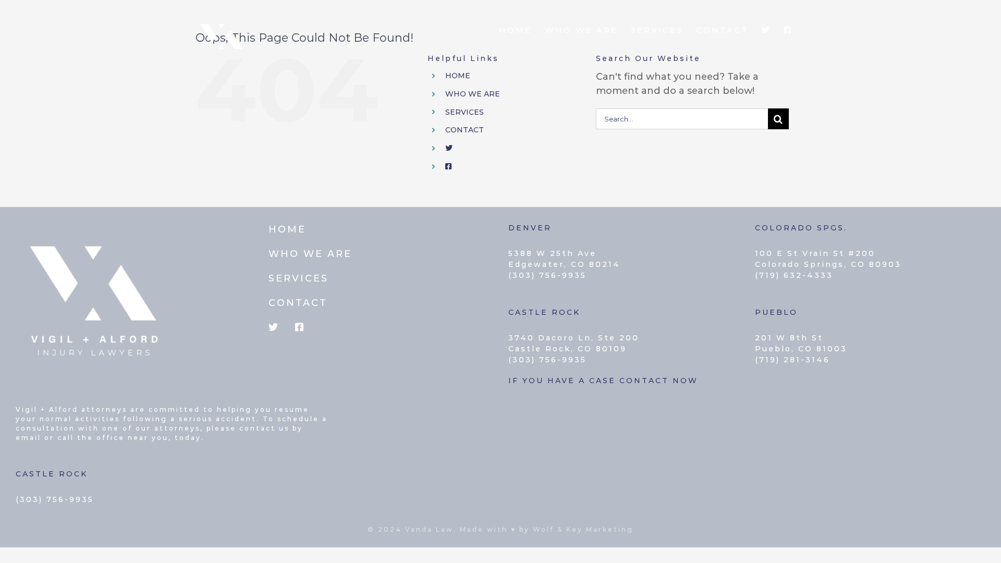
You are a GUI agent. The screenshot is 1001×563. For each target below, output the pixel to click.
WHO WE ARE (472, 94)
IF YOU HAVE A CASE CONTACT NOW (603, 380)
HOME (457, 75)
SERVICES (464, 112)
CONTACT (464, 129)
